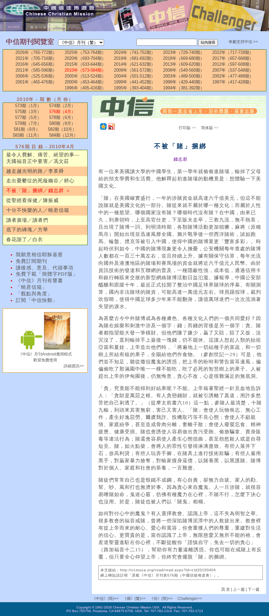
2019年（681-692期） (134, 58)
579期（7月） (28, 123)
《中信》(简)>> (105, 598)
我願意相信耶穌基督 (39, 254)
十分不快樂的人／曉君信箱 (37, 210)
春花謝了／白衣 (24, 239)
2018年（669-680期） (183, 58)
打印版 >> (187, 127)
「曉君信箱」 (31, 287)
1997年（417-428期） (233, 82)
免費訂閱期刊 (31, 261)
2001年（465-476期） (36, 82)
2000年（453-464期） (85, 82)
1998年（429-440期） (183, 82)
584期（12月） (63, 135)
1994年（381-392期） (183, 87)
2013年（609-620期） (183, 64)
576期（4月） (62, 111)
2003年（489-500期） (183, 76)
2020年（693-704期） (85, 58)
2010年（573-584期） (85, 70)
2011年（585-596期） (36, 70)
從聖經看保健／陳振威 (32, 200)
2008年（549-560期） (183, 70)
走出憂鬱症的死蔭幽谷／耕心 (40, 180)
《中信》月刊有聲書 (39, 280)
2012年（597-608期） (233, 64)
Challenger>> (189, 598)
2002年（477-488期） (233, 76)
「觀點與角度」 (34, 293)
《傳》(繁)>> (134, 598)
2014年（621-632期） (134, 64)
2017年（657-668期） (233, 58)
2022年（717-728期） (233, 52)
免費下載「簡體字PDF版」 (47, 274)
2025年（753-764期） (85, 52)
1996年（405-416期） (85, 87)
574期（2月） (62, 105)
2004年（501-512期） (134, 76)
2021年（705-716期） (36, 58)
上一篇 (239, 589)
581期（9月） (27, 129)
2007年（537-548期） (233, 70)
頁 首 (226, 589)
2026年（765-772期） (36, 52)
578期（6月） (62, 117)
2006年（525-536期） (36, 76)
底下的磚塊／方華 (27, 229)
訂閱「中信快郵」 (37, 300)
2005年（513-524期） (85, 76)
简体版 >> (209, 127)
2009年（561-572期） (134, 70)
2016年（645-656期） (36, 64)
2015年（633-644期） (85, 64)
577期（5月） (28, 117)
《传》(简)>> (161, 598)
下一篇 (253, 589)
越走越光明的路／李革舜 (35, 171)
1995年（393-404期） (134, 87)
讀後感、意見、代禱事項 (44, 267)
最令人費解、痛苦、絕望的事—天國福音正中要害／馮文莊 (43, 158)
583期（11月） (27, 135)
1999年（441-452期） (134, 82)
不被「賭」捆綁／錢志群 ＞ (38, 190)
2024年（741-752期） (134, 52)
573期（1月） (28, 105)
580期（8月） (62, 123)
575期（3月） (28, 111)
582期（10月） (62, 129)
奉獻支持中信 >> (243, 41)
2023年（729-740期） (183, 52)
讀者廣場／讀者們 (27, 220)
